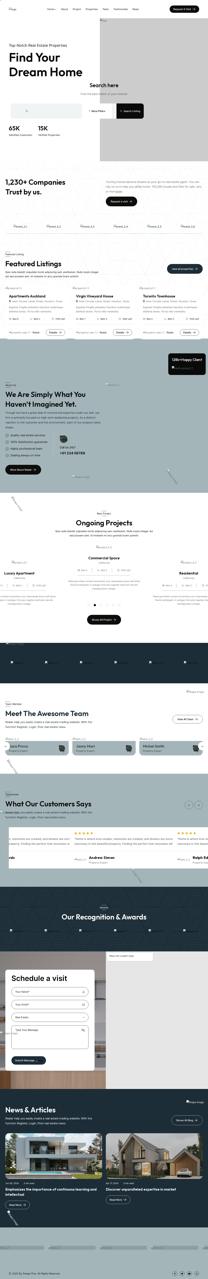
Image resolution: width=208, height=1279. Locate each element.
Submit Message (24, 1060)
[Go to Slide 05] (113, 605)
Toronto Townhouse (159, 296)
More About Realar (21, 469)
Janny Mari (85, 746)
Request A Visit (182, 9)
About (64, 9)
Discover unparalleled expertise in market (141, 1189)
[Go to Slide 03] (101, 605)
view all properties (182, 268)
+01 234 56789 (72, 453)
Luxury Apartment (19, 573)
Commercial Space (104, 558)
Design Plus (29, 1273)
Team (105, 9)
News (135, 9)
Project (77, 9)
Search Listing (132, 111)
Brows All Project (102, 619)
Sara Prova (18, 746)
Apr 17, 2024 (112, 1183)
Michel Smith (153, 746)
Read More (15, 1204)
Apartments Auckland (27, 296)
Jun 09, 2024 (12, 1183)
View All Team (185, 719)
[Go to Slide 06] (119, 605)
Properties (92, 9)
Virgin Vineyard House (94, 296)
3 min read (29, 1183)
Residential (188, 573)
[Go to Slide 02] (95, 605)
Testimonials (120, 9)
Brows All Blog (184, 1120)
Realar (36, 332)
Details (53, 332)
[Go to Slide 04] (107, 605)
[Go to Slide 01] (89, 605)
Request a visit (119, 201)
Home (50, 9)
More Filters (98, 111)
